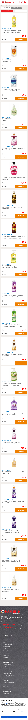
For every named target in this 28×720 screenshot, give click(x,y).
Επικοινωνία (5, 657)
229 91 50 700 (8, 627)
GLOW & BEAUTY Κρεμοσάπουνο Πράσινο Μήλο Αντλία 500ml (11, 384)
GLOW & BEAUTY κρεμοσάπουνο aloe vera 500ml (14, 119)
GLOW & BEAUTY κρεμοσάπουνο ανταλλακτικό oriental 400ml (11, 443)
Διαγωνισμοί (6, 693)
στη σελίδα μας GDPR (19, 711)
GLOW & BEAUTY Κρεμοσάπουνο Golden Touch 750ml (13, 207)
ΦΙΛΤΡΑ (7, 11)
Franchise (5, 648)
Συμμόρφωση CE (6, 653)
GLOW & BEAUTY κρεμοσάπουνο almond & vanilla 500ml (13, 590)
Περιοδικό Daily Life (7, 651)
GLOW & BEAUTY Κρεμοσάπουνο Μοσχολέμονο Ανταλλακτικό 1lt (11, 31)
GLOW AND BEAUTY (7, 146)
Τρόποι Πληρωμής (7, 673)
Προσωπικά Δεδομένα (8, 684)
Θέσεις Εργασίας (6, 646)
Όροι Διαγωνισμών (7, 691)
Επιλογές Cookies (7, 689)
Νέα (4, 642)
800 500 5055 (8, 624)
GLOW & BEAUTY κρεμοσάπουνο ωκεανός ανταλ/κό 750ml (11, 90)
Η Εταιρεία (5, 638)
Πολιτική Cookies (7, 687)
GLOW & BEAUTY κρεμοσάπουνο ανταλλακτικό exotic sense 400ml (11, 531)
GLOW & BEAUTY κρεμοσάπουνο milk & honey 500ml (13, 472)
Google (7, 703)
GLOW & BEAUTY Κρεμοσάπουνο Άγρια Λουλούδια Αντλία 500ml (13, 413)
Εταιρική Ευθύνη (6, 655)
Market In (9, 2)
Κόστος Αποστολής (7, 671)
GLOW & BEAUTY (6, 29)
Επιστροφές (5, 669)
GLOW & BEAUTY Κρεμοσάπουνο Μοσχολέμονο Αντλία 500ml (11, 266)
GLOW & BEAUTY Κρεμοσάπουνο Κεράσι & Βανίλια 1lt (13, 178)
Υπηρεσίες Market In (7, 644)
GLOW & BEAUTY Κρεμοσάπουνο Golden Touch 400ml (13, 355)
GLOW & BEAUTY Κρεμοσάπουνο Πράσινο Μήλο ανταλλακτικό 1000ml (12, 325)
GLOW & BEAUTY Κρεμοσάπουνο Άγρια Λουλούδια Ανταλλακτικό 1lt (13, 296)
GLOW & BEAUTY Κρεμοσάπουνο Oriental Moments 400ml (13, 149)
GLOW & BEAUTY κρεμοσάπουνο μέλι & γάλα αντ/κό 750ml (13, 60)
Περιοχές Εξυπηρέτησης (8, 675)
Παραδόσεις (5, 666)
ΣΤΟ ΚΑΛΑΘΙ (21, 39)
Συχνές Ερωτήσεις (7, 664)
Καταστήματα (6, 640)
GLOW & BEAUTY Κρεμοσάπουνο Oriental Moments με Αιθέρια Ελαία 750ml (13, 237)
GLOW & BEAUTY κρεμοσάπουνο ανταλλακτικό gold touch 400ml (11, 561)
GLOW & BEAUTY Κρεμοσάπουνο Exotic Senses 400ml (13, 502)
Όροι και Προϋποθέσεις (8, 682)
